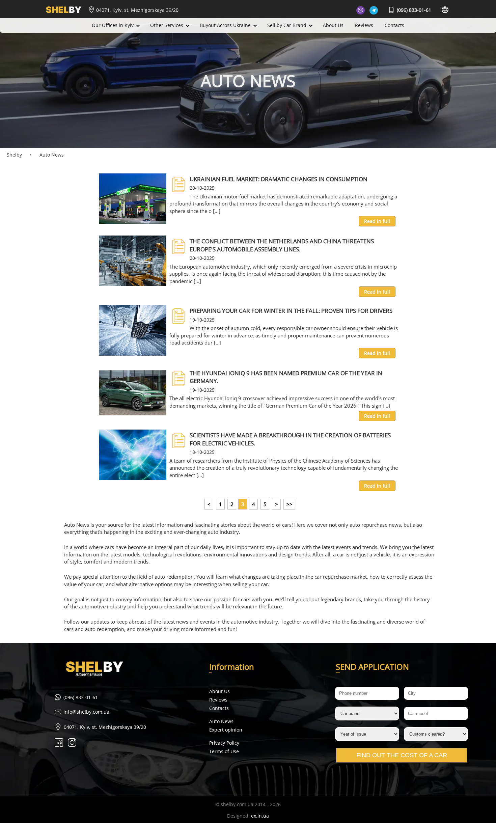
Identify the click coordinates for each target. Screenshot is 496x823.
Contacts (394, 25)
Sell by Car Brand (286, 25)
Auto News (221, 721)
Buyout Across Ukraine (225, 25)
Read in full (377, 221)
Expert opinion (225, 729)
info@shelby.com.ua (86, 712)
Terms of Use (224, 751)
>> (289, 504)
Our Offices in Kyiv (113, 25)
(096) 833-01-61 (413, 10)
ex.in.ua (260, 816)
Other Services (166, 25)
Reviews (364, 25)
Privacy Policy (224, 743)
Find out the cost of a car (401, 755)
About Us (333, 25)
